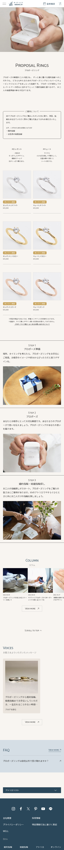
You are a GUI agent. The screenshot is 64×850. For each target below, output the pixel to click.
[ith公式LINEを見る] (51, 809)
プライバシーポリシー (13, 824)
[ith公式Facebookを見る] (21, 809)
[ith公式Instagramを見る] (13, 809)
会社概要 (7, 817)
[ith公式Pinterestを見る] (36, 809)
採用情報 (36, 817)
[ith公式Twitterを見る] (28, 809)
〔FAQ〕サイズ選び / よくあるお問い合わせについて (32, 324)
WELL (5, 831)
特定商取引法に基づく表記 (44, 824)
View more (30, 608)
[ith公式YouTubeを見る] (43, 809)
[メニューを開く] (4, 3)
